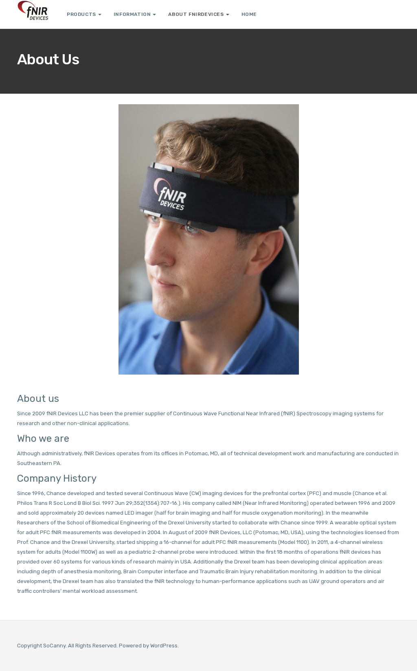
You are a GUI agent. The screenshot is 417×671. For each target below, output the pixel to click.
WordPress (164, 645)
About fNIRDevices (196, 14)
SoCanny (54, 645)
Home (249, 14)
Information (132, 14)
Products (81, 14)
